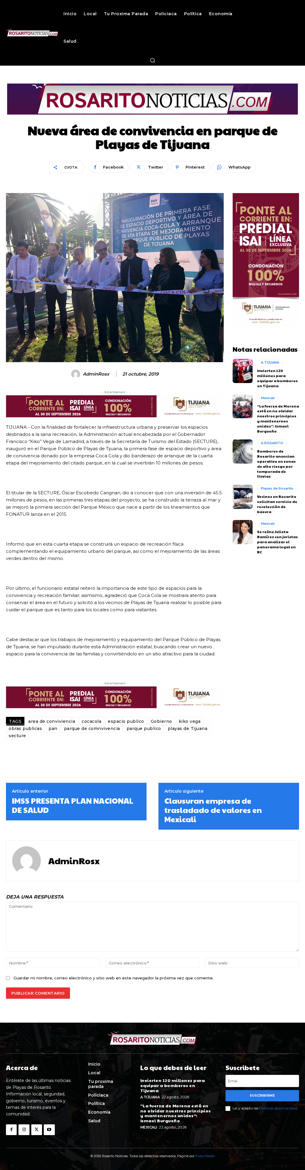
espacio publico (126, 721)
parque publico (144, 728)
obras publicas (25, 728)
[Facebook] (11, 1129)
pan (53, 728)
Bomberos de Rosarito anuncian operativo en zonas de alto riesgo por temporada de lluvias (276, 464)
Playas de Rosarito (277, 488)
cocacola (91, 721)
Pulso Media (204, 1156)
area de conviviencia (51, 721)
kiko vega (190, 721)
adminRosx (96, 374)
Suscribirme (262, 1095)
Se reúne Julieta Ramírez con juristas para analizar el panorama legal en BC (277, 541)
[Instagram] (23, 1129)
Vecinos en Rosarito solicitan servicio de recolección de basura (277, 504)
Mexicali (268, 398)
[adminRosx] (76, 374)
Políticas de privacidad (278, 1108)
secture (17, 735)
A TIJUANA (270, 362)
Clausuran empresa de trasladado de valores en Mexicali (213, 810)
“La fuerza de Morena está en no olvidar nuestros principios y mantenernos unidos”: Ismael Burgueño (278, 418)
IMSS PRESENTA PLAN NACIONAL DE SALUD (72, 805)
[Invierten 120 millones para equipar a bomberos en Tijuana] (243, 371)
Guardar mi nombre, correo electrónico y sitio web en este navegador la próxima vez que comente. (113, 977)
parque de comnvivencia (92, 728)
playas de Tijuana (188, 728)
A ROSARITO (272, 443)
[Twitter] (36, 1129)
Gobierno (161, 721)
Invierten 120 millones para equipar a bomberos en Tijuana (277, 378)
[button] (152, 60)
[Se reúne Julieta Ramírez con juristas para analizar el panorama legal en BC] (243, 532)
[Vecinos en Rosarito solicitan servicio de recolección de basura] (243, 497)
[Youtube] (49, 1129)
